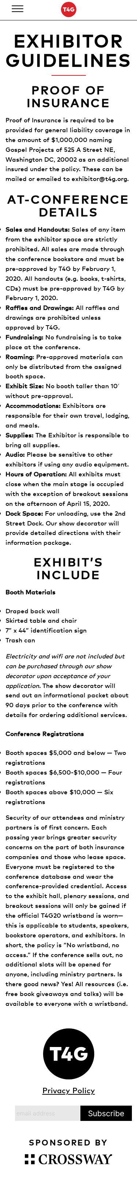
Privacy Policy (68, 1090)
